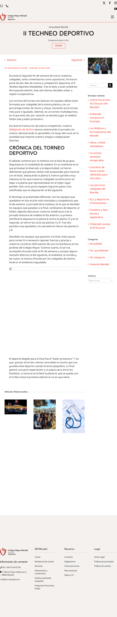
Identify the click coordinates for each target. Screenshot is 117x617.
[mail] (1, 5)
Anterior (12, 60)
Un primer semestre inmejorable (97, 156)
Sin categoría (97, 257)
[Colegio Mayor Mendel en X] (104, 3)
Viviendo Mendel (99, 264)
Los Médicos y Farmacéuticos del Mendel (100, 132)
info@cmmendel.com (10, 579)
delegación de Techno (21, 129)
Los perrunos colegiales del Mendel (97, 188)
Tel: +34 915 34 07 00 (11, 567)
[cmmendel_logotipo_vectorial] (13, 14)
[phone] (7, 5)
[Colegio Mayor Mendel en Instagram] (115, 3)
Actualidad (96, 243)
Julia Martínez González (18, 68)
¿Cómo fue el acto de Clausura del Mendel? (100, 103)
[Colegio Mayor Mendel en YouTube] (115, 8)
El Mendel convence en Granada (97, 117)
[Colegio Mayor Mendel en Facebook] (109, 3)
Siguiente (76, 60)
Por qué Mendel (99, 250)
